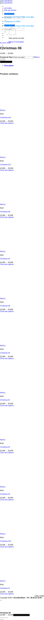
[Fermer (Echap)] (7, 617)
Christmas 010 (5, 117)
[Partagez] (5, 617)
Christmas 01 (5, 400)
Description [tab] (9, 66)
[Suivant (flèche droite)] (3, 619)
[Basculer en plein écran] (3, 617)
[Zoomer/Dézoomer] (1, 617)
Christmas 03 (5, 259)
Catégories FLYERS (12, 21)
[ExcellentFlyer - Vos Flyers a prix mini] (6, 2)
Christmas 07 (5, 588)
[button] (9, 14)
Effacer (37, 57)
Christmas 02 (5, 447)
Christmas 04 (5, 494)
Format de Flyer (6, 57)
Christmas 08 (5, 212)
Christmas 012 (5, 541)
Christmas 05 (5, 353)
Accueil (3, 43)
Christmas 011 (5, 164)
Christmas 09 (5, 306)
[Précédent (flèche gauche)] (1, 619)
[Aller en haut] (1, 600)
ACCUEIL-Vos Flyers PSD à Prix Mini (19, 17)
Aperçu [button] (2, 110)
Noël (9, 43)
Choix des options (7, 123)
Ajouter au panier (6, 62)
